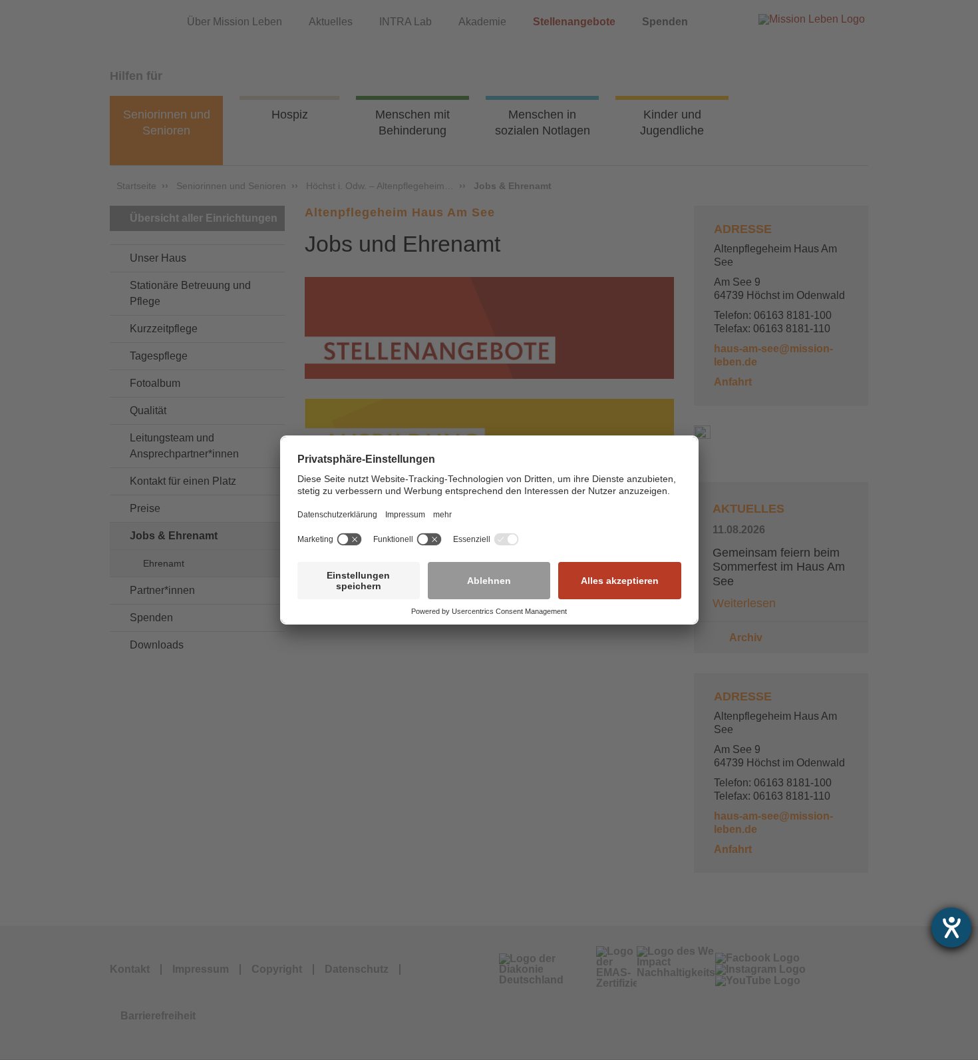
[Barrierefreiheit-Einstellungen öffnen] (951, 927)
